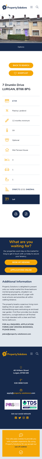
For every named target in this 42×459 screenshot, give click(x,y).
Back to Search (21, 65)
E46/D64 (30, 189)
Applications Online (21, 270)
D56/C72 (16, 189)
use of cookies (21, 446)
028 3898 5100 (21, 383)
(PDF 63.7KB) (26, 214)
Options (21, 47)
